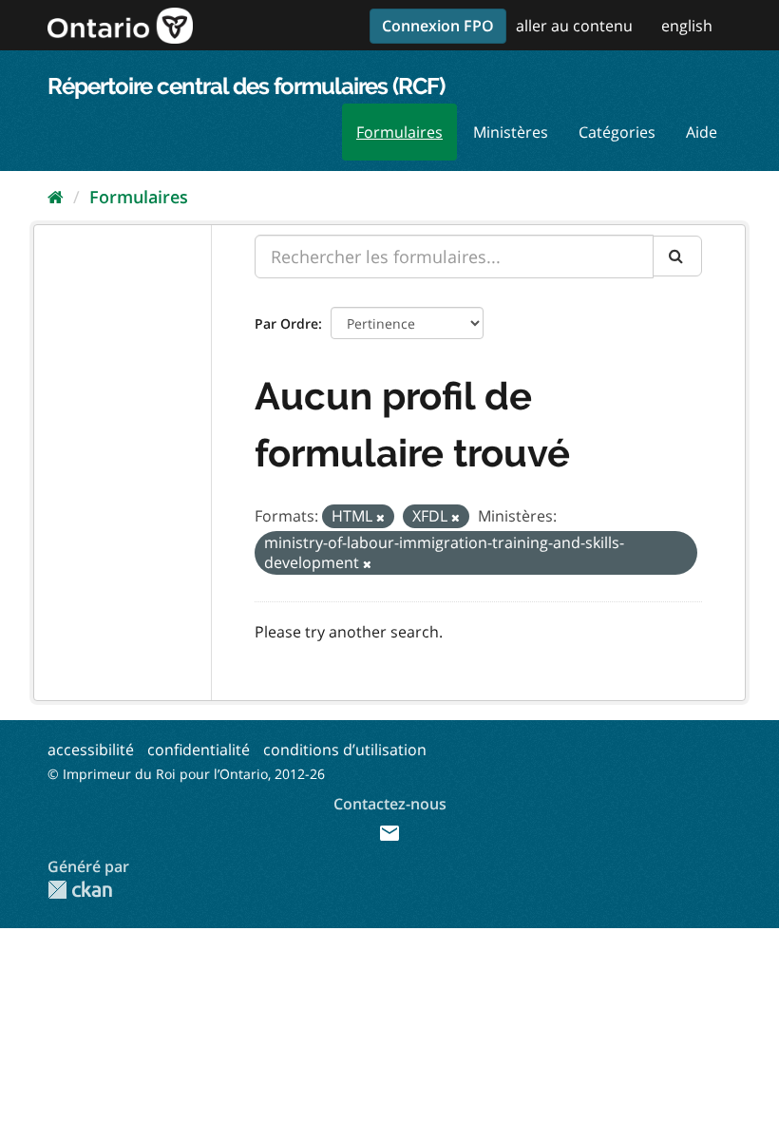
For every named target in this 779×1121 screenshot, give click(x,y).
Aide (701, 132)
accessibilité (91, 749)
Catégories (617, 132)
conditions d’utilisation (345, 749)
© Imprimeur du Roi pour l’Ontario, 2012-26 (186, 774)
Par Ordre (286, 323)
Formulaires (399, 132)
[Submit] (677, 256)
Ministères (510, 132)
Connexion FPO (438, 25)
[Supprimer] (380, 517)
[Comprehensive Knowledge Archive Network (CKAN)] (80, 890)
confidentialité (198, 749)
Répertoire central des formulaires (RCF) (246, 86)
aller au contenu (574, 25)
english (686, 25)
